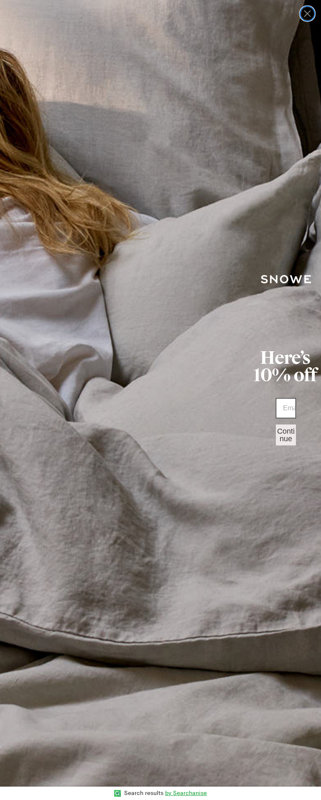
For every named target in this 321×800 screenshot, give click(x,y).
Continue (286, 435)
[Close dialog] (307, 13)
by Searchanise (186, 793)
